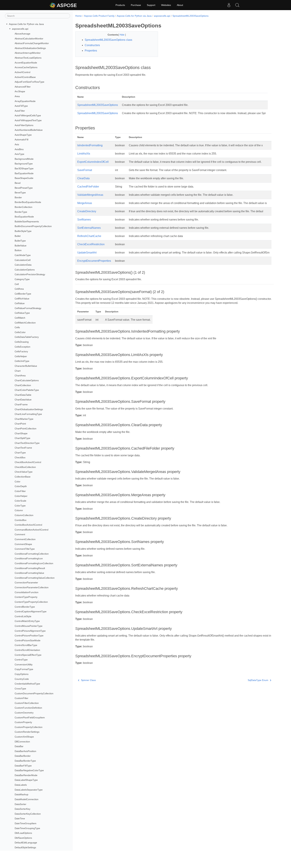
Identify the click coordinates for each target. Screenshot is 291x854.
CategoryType (22, 279)
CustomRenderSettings (27, 732)
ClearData (83, 178)
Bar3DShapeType (24, 168)
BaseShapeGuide (24, 178)
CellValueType (22, 313)
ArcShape (20, 91)
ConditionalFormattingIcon (29, 558)
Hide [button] (122, 34)
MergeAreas (84, 203)
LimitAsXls (83, 153)
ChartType (20, 452)
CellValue (20, 303)
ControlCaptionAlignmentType (30, 611)
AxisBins (19, 149)
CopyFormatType (24, 669)
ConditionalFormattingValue (29, 573)
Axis (17, 144)
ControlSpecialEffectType (28, 655)
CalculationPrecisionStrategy (30, 274)
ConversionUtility (24, 664)
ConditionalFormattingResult (30, 568)
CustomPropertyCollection (28, 727)
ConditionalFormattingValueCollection (35, 577)
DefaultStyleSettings (25, 847)
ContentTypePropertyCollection (31, 602)
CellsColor (20, 332)
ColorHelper (21, 496)
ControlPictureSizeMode (27, 640)
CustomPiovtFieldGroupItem (30, 717)
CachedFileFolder (88, 186)
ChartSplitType (22, 438)
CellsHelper (21, 356)
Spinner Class (88, 680)
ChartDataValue (23, 399)
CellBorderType (23, 293)
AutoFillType (21, 106)
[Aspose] (63, 5)
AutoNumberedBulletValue (29, 130)
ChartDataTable (23, 395)
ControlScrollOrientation (27, 650)
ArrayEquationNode (25, 101)
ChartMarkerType (24, 419)
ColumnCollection (24, 515)
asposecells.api (20, 29)
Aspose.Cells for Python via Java (26, 24)
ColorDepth (21, 486)
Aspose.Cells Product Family (99, 15)
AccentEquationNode (26, 62)
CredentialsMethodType (27, 683)
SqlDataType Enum (258, 680)
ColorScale (20, 500)
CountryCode (22, 679)
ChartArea (20, 375)
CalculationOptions (25, 269)
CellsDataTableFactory (27, 337)
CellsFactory (21, 351)
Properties (91, 50)
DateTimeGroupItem (25, 823)
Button (18, 250)
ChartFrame (21, 404)
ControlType (21, 659)
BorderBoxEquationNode (28, 202)
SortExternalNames (89, 227)
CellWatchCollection (25, 322)
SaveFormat (84, 170)
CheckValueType (24, 472)
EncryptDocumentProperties (94, 260)
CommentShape (23, 544)
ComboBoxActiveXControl (28, 524)
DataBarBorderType (25, 760)
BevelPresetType (24, 187)
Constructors (92, 45)
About (180, 5)
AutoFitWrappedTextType (28, 120)
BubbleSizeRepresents (27, 221)
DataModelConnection (26, 799)
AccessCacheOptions (26, 67)
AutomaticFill (21, 139)
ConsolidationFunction (26, 592)
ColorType (20, 505)
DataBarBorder (23, 756)
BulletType (20, 240)
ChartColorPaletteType (27, 390)
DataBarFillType (23, 765)
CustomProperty (23, 722)
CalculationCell (22, 260)
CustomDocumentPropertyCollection (34, 693)
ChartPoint (20, 423)
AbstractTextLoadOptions (28, 57)
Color (17, 481)
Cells (17, 327)
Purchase (136, 5)
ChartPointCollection (25, 428)
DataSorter (20, 804)
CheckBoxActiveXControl (28, 462)
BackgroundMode (24, 159)
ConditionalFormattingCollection (32, 553)
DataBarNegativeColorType (29, 770)
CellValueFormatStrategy (28, 308)
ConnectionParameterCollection (31, 587)
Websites (166, 5)
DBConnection (22, 741)
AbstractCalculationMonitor (29, 38)
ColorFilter (20, 491)
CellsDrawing (22, 341)
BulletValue (20, 245)
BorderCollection (23, 207)
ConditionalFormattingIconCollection (34, 563)
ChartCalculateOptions (27, 380)
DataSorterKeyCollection (28, 813)
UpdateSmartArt (86, 252)
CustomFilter (21, 698)
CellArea (19, 289)
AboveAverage (22, 33)
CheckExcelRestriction (91, 244)
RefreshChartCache (89, 236)
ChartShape (21, 433)
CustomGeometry (24, 712)
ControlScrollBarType (26, 645)
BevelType (20, 192)
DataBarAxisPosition (25, 751)
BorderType (21, 212)
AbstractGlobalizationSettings (30, 48)
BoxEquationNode (24, 216)
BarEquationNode (24, 173)
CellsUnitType (22, 361)
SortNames (84, 219)
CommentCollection (25, 539)
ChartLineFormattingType (28, 414)
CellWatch (20, 317)
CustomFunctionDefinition (28, 708)
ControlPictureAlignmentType (30, 630)
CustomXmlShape (24, 736)
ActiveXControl (22, 72)
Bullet (18, 236)
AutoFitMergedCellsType (28, 115)
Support (151, 5)
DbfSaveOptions (23, 837)
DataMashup (21, 794)
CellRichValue (22, 298)
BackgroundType (24, 163)
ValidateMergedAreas (90, 194)
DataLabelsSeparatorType (29, 789)
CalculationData (23, 264)
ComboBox (20, 520)
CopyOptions (21, 674)
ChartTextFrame (23, 448)
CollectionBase (22, 476)
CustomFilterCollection (27, 703)
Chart (18, 370)
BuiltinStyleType (23, 231)
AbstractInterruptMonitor (28, 53)
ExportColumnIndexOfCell (93, 161)
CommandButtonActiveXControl (31, 529)
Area (17, 96)
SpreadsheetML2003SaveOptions (190, 15)
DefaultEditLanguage (26, 842)
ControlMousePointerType (28, 626)
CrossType (20, 688)
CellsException (22, 346)
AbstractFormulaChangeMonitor (32, 43)
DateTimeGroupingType (27, 828)
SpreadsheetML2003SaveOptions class (108, 39)
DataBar (19, 746)
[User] (229, 5)
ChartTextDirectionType (27, 443)
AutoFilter (20, 110)
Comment (20, 534)
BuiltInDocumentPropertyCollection (33, 226)
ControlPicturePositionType (29, 635)
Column (19, 510)
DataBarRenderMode (26, 775)
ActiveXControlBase (25, 77)
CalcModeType (23, 255)
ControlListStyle (23, 616)
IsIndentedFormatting (90, 145)
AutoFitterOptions (24, 125)
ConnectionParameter (26, 582)
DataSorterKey (22, 809)
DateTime (20, 818)
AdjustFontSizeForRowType (29, 81)
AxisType (19, 154)
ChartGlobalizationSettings (29, 409)
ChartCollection (23, 385)
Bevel (18, 183)
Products (120, 5)
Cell (17, 284)
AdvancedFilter (23, 86)
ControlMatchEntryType (27, 621)
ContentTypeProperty (26, 597)
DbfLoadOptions (23, 833)
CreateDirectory (86, 211)
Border (18, 197)
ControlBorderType (25, 606)
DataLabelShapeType (26, 780)
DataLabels (21, 784)
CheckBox (20, 457)
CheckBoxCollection (25, 467)
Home (78, 15)
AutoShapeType (23, 134)
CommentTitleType (25, 549)
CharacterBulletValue (26, 366)
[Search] (237, 5)
